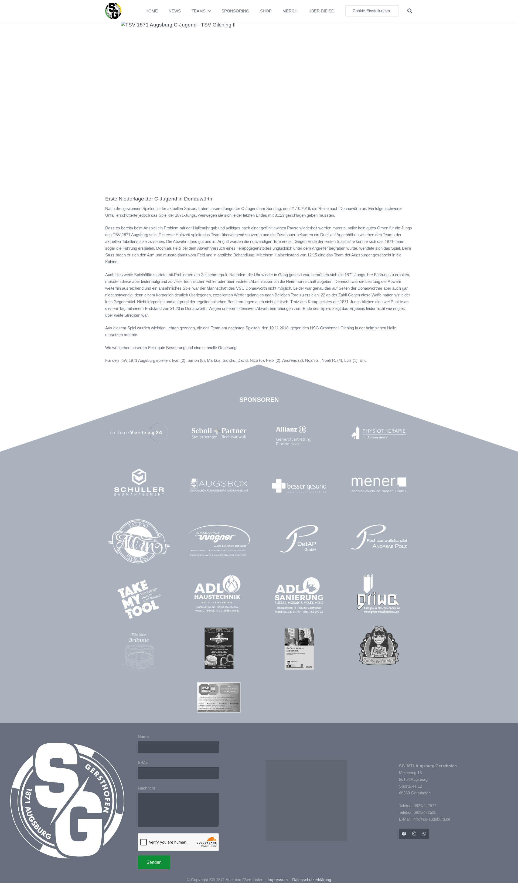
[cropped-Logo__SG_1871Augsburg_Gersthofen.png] (113, 11)
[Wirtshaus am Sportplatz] (219, 648)
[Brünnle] (139, 652)
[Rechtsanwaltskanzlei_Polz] (379, 537)
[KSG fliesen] (219, 697)
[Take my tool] (139, 599)
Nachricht (146, 788)
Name (143, 736)
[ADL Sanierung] (299, 595)
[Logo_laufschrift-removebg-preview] (219, 541)
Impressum (278, 879)
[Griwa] (379, 593)
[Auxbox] (219, 484)
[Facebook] (404, 834)
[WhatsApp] (424, 834)
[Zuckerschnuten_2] (379, 645)
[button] (209, 10)
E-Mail (143, 762)
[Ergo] (299, 649)
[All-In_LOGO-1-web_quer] (139, 543)
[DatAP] (299, 538)
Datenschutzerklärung (311, 879)
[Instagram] (414, 834)
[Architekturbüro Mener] (379, 484)
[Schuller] (139, 482)
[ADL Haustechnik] (219, 594)
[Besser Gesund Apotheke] (299, 486)
